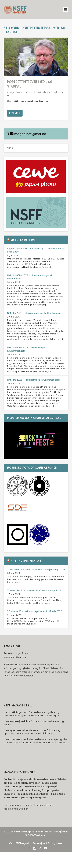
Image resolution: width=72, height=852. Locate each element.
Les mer (14, 113)
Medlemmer (46, 92)
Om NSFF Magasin (19, 843)
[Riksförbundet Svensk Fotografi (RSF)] (39, 544)
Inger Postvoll (17, 92)
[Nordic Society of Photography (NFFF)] (17, 495)
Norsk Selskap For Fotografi (30, 831)
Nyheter (58, 92)
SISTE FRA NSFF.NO (23, 240)
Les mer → (25, 808)
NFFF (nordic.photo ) (26, 561)
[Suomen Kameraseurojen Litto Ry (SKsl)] (17, 544)
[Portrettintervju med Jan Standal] (36, 57)
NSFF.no (28, 675)
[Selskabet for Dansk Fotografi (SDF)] (17, 517)
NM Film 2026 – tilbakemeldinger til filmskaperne (34, 313)
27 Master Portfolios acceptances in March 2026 (34, 611)
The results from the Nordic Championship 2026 (34, 590)
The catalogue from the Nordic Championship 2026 (36, 569)
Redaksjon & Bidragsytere (48, 843)
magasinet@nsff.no (30, 134)
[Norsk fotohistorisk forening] (39, 495)
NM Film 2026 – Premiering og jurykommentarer (33, 379)
